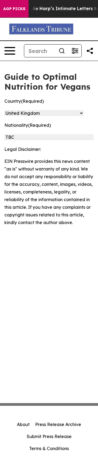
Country (24, 101)
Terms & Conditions (49, 448)
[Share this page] (90, 50)
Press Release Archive (58, 424)
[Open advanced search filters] (74, 51)
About (23, 424)
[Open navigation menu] (9, 50)
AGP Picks (14, 8)
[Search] (61, 51)
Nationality (27, 125)
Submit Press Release (49, 436)
